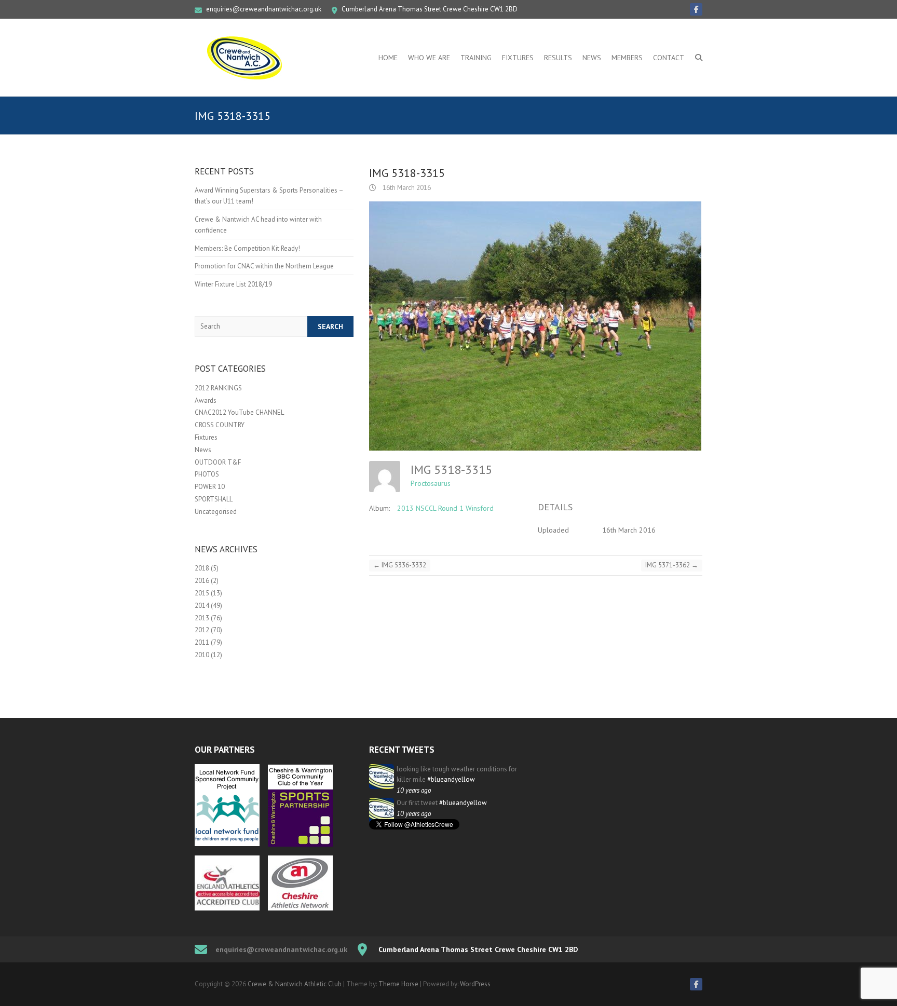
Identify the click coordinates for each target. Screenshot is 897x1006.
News (591, 57)
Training (476, 57)
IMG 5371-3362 (671, 565)
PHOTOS (207, 474)
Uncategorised (216, 511)
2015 (202, 593)
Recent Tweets (401, 749)
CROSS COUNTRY (219, 424)
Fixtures (518, 57)
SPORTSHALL (214, 499)
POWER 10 (210, 486)
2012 (202, 630)
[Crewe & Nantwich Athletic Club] (246, 58)
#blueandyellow (451, 779)
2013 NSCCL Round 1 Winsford (445, 508)
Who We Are (429, 57)
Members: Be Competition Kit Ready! (247, 248)
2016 (202, 580)
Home (388, 57)
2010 (202, 654)
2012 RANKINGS (218, 388)
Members (627, 57)
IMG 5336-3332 (399, 565)
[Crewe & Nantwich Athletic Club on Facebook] (696, 9)
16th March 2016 (406, 187)
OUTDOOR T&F (218, 462)
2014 (202, 605)
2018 (202, 568)
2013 (202, 618)
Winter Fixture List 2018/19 (233, 284)
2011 (202, 642)
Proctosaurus (431, 483)
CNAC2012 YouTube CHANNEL (239, 412)
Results (558, 57)
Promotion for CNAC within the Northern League (264, 266)
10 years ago (414, 790)
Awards (205, 400)
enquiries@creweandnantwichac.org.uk (263, 9)
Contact (668, 57)
